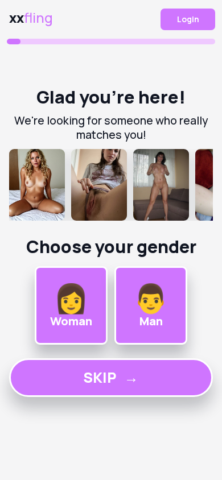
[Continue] (111, 185)
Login (188, 19)
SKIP (110, 377)
